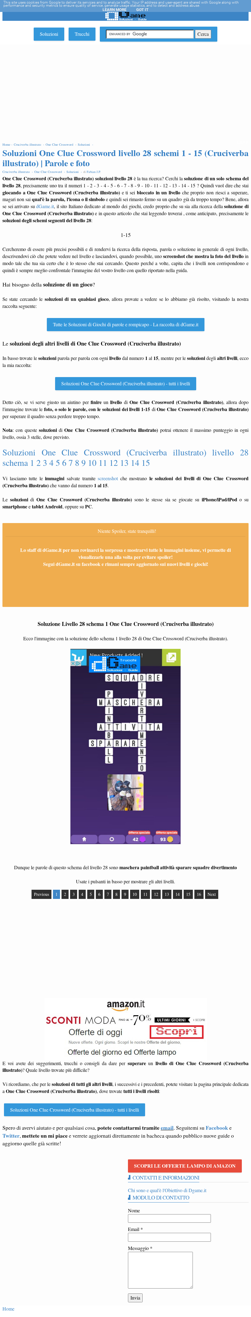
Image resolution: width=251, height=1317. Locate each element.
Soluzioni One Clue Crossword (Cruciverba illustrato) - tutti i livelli (125, 383)
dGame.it (45, 206)
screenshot (108, 478)
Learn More (114, 9)
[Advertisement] (125, 90)
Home (8, 1308)
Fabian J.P (93, 172)
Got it (142, 9)
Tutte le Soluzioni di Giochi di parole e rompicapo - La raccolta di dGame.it (125, 324)
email (167, 1128)
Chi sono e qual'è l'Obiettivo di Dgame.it (167, 1190)
